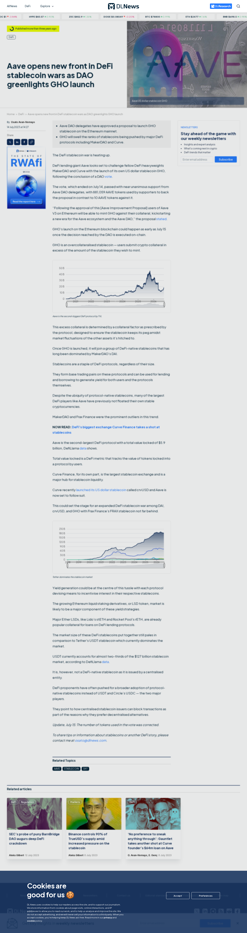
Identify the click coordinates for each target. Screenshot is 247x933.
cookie (31, 920)
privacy (108, 917)
